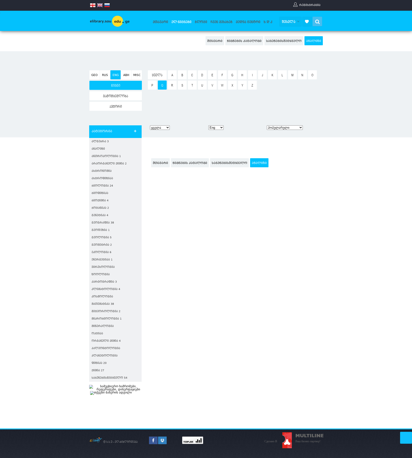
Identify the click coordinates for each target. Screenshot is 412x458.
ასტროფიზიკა (102, 179)
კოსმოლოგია (102, 297)
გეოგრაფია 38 (103, 223)
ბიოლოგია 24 (102, 186)
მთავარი (160, 22)
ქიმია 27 (98, 371)
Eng (116, 75)
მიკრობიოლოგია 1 (107, 319)
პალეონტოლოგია (106, 348)
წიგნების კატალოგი (244, 41)
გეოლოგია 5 (102, 238)
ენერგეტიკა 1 (102, 260)
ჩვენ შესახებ (221, 22)
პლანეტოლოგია (105, 356)
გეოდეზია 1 (101, 230)
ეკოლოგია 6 (101, 252)
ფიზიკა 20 (99, 363)
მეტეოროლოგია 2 (106, 312)
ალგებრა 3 (100, 142)
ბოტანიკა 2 (100, 208)
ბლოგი (201, 22)
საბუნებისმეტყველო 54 (109, 378)
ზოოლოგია (101, 275)
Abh (126, 75)
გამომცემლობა (115, 96)
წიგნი (115, 86)
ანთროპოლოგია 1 (106, 156)
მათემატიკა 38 (103, 304)
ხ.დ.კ (268, 22)
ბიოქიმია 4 (100, 201)
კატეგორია (102, 131)
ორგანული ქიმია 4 (106, 341)
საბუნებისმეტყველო (284, 41)
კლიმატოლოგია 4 (106, 289)
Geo (94, 75)
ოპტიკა (97, 334)
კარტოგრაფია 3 (104, 282)
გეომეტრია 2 (102, 245)
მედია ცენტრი (248, 22)
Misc (136, 75)
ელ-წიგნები (181, 22)
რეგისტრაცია (309, 5)
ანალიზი (313, 41)
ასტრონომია (102, 171)
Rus (105, 75)
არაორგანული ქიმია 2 (109, 164)
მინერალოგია (103, 326)
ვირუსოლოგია (103, 267)
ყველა (157, 75)
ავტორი (115, 107)
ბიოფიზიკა (100, 193)
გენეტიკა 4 (100, 216)
